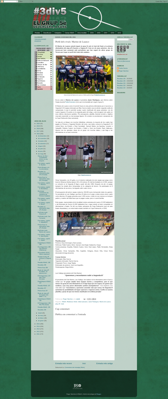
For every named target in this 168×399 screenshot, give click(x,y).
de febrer (41, 318)
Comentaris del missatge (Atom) (75, 367)
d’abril (40, 313)
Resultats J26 (121, 78)
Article (75, 301)
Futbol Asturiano (70, 102)
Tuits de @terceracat (123, 61)
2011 (38, 334)
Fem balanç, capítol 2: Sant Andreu (44, 235)
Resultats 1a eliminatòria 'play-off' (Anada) (44, 208)
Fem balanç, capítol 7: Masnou (44, 183)
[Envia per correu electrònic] (88, 299)
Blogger (98, 394)
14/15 (98, 33)
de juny (40, 151)
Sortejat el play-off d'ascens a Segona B (44, 258)
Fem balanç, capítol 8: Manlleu (44, 164)
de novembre (42, 138)
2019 (38, 126)
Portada (37, 33)
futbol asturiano (83, 301)
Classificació (47, 33)
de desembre (42, 136)
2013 (38, 329)
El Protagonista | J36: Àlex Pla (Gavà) (44, 303)
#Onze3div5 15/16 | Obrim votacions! (44, 253)
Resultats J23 (121, 85)
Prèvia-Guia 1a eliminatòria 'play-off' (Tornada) (44, 179)
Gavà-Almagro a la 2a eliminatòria (43, 168)
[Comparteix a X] (91, 299)
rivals (62, 304)
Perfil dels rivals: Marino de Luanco (44, 231)
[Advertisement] (40, 105)
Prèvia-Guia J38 (43, 267)
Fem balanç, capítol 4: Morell (44, 203)
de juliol (40, 148)
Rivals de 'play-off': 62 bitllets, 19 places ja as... (43, 271)
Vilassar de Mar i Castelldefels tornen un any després (43, 158)
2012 (38, 331)
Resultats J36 (42, 310)
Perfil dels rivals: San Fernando (44, 217)
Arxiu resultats (82, 33)
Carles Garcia (123, 68)
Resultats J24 (121, 83)
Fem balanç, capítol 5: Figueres (44, 199)
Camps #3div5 (69, 33)
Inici (84, 363)
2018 (38, 128)
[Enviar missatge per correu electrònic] (84, 299)
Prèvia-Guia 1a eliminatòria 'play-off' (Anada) (44, 226)
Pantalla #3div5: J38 (44, 262)
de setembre (42, 143)
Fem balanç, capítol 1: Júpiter (44, 239)
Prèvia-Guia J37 (43, 290)
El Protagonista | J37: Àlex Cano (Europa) (44, 277)
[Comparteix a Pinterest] (95, 299)
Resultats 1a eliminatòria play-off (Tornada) (44, 173)
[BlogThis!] (90, 299)
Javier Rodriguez (93, 301)
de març (41, 315)
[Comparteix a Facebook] (93, 299)
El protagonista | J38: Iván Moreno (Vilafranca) (44, 248)
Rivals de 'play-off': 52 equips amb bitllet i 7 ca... (43, 295)
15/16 (92, 33)
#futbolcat (70, 301)
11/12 (119, 33)
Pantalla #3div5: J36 (44, 307)
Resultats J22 (121, 88)
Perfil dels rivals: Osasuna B (43, 213)
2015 (38, 324)
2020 (38, 123)
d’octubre (41, 141)
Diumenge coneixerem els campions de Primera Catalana (44, 193)
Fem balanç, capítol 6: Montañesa (44, 187)
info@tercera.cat (122, 54)
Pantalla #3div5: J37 (44, 285)
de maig (40, 154)
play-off (57, 304)
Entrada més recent (63, 363)
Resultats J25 (121, 81)
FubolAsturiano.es (86, 175)
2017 (38, 131)
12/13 (112, 33)
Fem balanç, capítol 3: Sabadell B (44, 221)
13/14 (105, 33)
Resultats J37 (42, 288)
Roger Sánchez (68, 299)
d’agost (40, 146)
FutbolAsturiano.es (100, 95)
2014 (38, 326)
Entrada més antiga (104, 363)
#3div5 (64, 301)
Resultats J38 (42, 265)
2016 (38, 133)
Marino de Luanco (105, 301)
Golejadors (58, 33)
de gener (41, 320)
